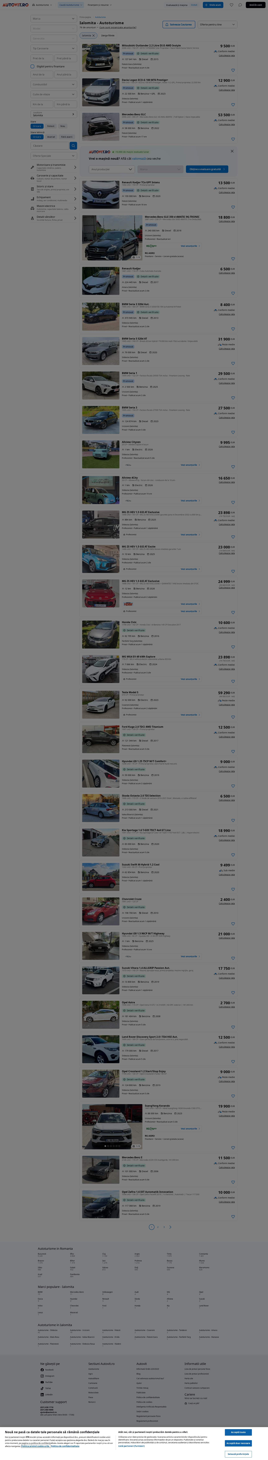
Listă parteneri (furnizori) (131, 1446)
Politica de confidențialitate (65, 1446)
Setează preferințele (238, 1454)
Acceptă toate (238, 1432)
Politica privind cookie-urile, (35, 1446)
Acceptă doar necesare (238, 1443)
